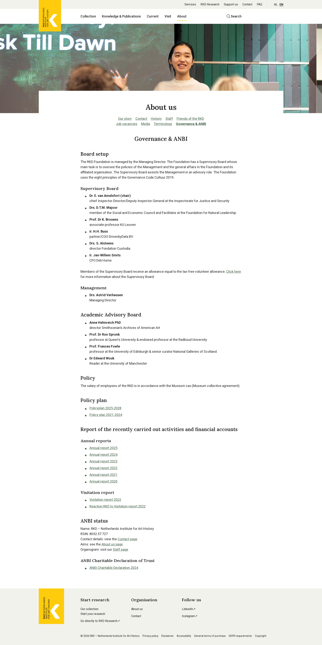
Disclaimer (167, 635)
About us (137, 609)
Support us (231, 4)
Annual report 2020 (103, 481)
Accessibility (184, 635)
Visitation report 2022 (105, 500)
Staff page (120, 549)
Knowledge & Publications (121, 16)
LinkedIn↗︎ (188, 609)
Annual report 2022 (103, 468)
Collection (88, 16)
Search (236, 16)
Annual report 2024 (103, 455)
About (182, 16)
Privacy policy (150, 635)
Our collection (89, 609)
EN (281, 4)
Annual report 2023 (103, 461)
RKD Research (210, 4)
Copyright (260, 635)
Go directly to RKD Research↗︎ (100, 621)
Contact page (127, 539)
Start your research (92, 614)
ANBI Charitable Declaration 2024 (113, 568)
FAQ (259, 4)
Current (153, 16)
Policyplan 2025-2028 (105, 408)
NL (276, 4)
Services (190, 4)
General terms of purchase (210, 635)
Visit (168, 16)
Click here (233, 271)
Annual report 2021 (103, 475)
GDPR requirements (240, 635)
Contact (247, 4)
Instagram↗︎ (189, 616)
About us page (112, 544)
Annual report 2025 (103, 448)
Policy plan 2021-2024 (105, 415)
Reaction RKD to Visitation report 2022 (117, 506)
